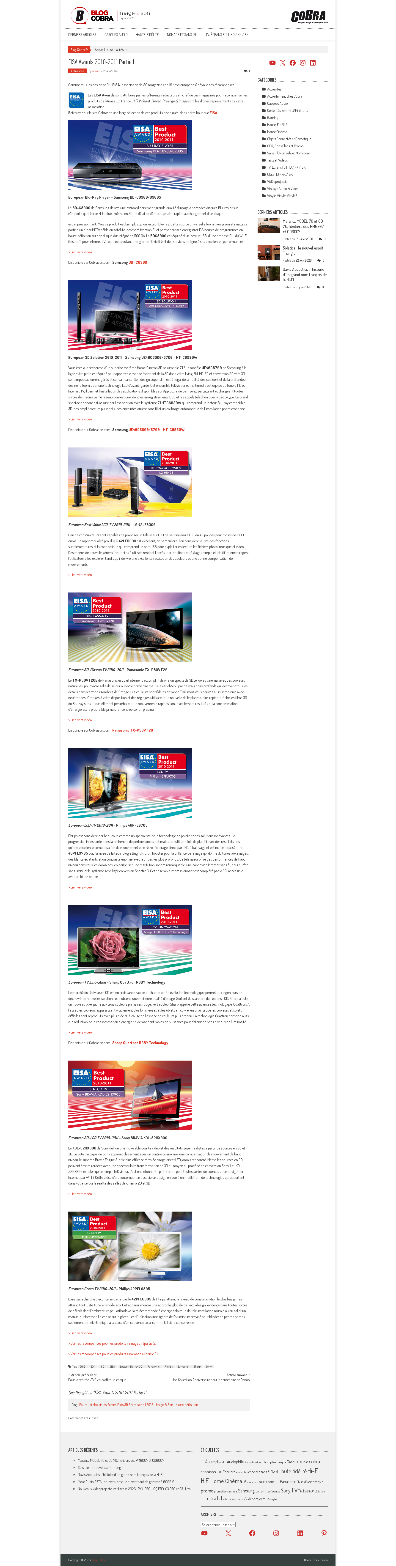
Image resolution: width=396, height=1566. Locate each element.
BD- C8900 (138, 262)
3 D (102, 1366)
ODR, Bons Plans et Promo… (286, 146)
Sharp (197, 1366)
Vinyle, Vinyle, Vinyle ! (282, 195)
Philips (169, 1366)
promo (207, 1490)
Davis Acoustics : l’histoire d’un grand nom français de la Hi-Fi (305, 274)
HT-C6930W (173, 429)
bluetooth (257, 1462)
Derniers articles (82, 34)
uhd (203, 1499)
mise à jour (252, 1482)
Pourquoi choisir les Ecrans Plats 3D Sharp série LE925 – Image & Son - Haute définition (138, 1404)
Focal (274, 1472)
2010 (82, 1366)
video (225, 1499)
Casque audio (297, 1461)
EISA (112, 1366)
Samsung (183, 1366)
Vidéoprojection (278, 181)
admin (96, 71)
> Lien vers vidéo (80, 252)
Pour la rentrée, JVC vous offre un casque (97, 1380)
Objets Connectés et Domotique (289, 139)
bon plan (270, 1462)
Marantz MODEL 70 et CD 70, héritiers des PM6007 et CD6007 (303, 226)
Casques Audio (116, 34)
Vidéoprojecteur (257, 1498)
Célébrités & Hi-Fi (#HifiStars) (287, 110)
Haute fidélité (292, 1471)
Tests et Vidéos (277, 160)
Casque (281, 1462)
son (269, 1491)
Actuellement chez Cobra (284, 96)
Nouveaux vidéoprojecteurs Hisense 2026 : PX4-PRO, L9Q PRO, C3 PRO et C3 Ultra (134, 1488)
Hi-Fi (313, 1470)
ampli (215, 1461)
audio (222, 1462)
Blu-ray (248, 1462)
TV (294, 1490)
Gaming (272, 117)
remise (232, 1491)
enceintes (242, 1472)
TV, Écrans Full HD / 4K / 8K (227, 34)
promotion (220, 1491)
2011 (93, 1366)
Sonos (275, 1491)
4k (207, 1461)
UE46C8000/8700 (144, 429)
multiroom (266, 1481)
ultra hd (214, 1498)
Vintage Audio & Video (283, 188)
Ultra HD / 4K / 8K (280, 174)
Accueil (100, 49)
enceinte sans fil (259, 1472)
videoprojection (237, 1499)
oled (277, 1482)
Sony (209, 1366)
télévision (320, 1491)
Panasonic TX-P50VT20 (132, 730)
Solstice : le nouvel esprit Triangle (100, 1467)
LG (244, 1481)
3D (202, 1462)
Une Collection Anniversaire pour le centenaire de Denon (211, 1380)
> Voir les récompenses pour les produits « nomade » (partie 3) (113, 1353)
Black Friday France (316, 1560)
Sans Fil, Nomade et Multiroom (288, 153)
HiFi (205, 1480)
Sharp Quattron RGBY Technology (140, 1042)
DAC (219, 1472)
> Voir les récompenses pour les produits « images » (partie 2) (112, 1343)
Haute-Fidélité (147, 34)
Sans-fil (261, 1491)
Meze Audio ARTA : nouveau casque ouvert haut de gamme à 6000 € (126, 1481)
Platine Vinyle (314, 1481)
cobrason (208, 1471)
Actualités (117, 49)
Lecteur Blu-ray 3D (131, 1366)
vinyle (273, 1499)
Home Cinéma (277, 131)
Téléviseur (306, 1490)
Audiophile (235, 1462)
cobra (314, 1461)
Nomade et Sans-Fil (182, 34)
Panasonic (154, 1366)
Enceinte (229, 1471)
